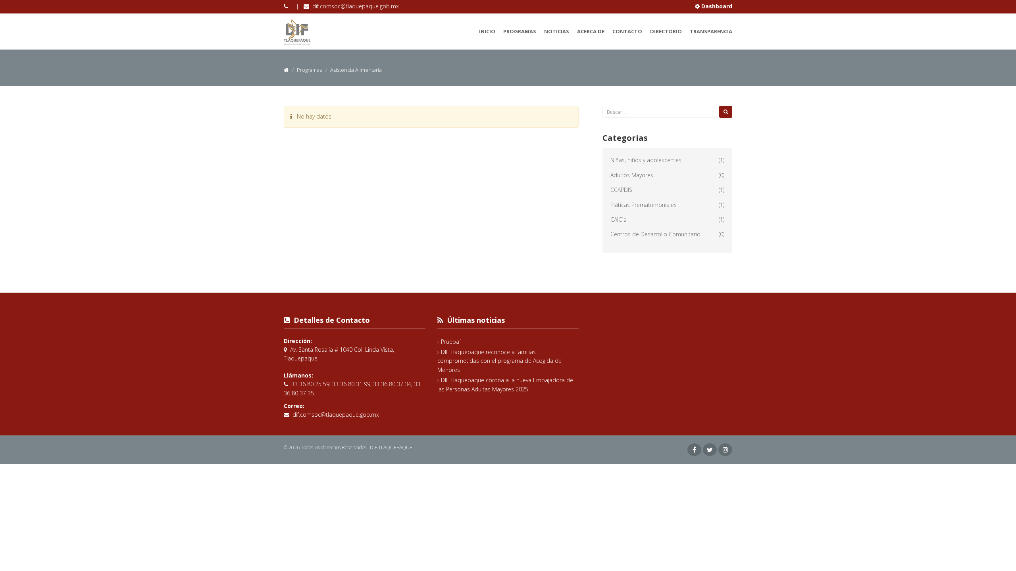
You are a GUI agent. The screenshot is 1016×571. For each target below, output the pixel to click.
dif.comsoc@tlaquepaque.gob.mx (355, 6)
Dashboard (716, 6)
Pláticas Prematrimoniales (643, 205)
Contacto (627, 31)
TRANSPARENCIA (711, 31)
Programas (519, 31)
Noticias (556, 31)
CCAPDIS (621, 190)
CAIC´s (618, 219)
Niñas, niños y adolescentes (645, 160)
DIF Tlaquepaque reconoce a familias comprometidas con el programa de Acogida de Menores (499, 361)
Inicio (487, 31)
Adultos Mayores (631, 175)
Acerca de (590, 31)
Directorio (666, 31)
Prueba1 (451, 341)
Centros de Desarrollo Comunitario (655, 234)
